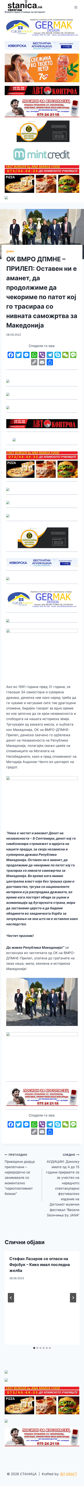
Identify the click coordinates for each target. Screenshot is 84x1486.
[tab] (34, 1348)
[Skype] (58, 355)
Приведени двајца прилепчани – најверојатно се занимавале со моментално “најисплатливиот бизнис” (20, 1174)
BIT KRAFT (68, 1474)
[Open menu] (75, 7)
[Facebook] (11, 355)
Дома (10, 251)
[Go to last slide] (11, 1297)
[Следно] (73, 1297)
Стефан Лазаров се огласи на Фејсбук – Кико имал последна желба (39, 1264)
